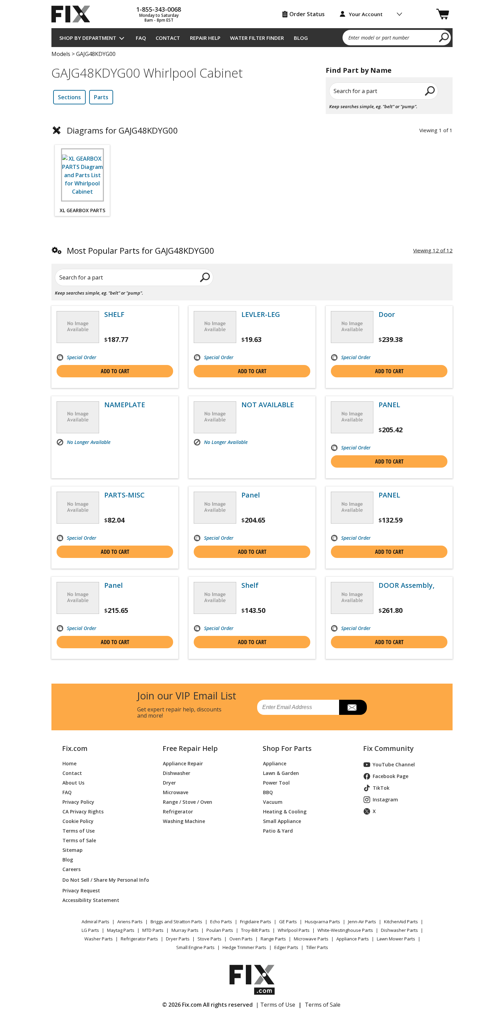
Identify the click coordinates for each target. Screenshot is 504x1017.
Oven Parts (241, 939)
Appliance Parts (352, 939)
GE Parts (288, 921)
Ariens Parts (130, 921)
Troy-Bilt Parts (255, 930)
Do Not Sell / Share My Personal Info (103, 880)
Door (387, 314)
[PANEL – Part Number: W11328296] (352, 508)
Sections (69, 97)
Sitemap (72, 850)
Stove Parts (209, 939)
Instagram (385, 799)
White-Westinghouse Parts (345, 930)
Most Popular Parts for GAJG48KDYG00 (140, 250)
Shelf (250, 585)
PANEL (389, 404)
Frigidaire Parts (255, 921)
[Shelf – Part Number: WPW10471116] (215, 598)
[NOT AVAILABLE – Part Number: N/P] (215, 417)
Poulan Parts (219, 930)
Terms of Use (78, 830)
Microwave (175, 792)
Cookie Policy (78, 821)
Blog (301, 37)
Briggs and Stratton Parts (176, 921)
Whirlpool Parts (294, 930)
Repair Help (205, 37)
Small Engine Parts (195, 947)
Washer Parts (98, 939)
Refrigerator (178, 811)
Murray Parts (185, 930)
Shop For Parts (287, 748)
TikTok (381, 788)
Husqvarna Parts (322, 921)
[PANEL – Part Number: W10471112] (352, 417)
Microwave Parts (311, 939)
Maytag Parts (120, 930)
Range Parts (273, 939)
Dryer (169, 782)
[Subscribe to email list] (353, 707)
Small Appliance (282, 821)
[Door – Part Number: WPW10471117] (352, 327)
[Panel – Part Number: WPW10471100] (215, 508)
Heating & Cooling (285, 811)
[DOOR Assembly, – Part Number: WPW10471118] (352, 598)
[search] (444, 37)
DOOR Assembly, (406, 585)
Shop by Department (87, 37)
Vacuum (273, 802)
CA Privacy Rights (83, 811)
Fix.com (74, 748)
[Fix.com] (73, 14)
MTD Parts (153, 930)
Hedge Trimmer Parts (244, 947)
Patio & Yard (278, 830)
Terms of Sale (79, 840)
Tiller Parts (317, 947)
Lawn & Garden (281, 773)
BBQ (268, 792)
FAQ (141, 37)
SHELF (114, 314)
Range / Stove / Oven (187, 802)
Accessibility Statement (90, 900)
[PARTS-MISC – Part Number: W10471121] (78, 508)
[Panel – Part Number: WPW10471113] (78, 598)
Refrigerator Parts (139, 939)
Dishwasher (176, 773)
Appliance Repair (183, 763)
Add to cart (115, 371)
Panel (250, 495)
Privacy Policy (78, 802)
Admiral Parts (95, 921)
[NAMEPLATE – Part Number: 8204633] (78, 417)
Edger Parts (286, 947)
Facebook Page (390, 776)
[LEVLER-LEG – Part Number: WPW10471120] (215, 327)
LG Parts (90, 930)
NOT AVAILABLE (267, 404)
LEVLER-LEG (260, 314)
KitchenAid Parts (401, 921)
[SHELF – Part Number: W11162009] (78, 327)
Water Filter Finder (257, 37)
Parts (101, 97)
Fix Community (388, 748)
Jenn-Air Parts (362, 921)
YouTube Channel (394, 764)
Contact (168, 37)
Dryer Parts (178, 939)
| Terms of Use (275, 1004)
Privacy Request (81, 890)
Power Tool (276, 782)
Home (69, 763)
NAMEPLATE (124, 404)
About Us (73, 782)
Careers (71, 869)
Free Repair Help (190, 748)
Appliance (274, 763)
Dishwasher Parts (399, 930)
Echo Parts (221, 921)
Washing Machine (184, 821)
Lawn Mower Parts (396, 939)
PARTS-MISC (124, 495)
